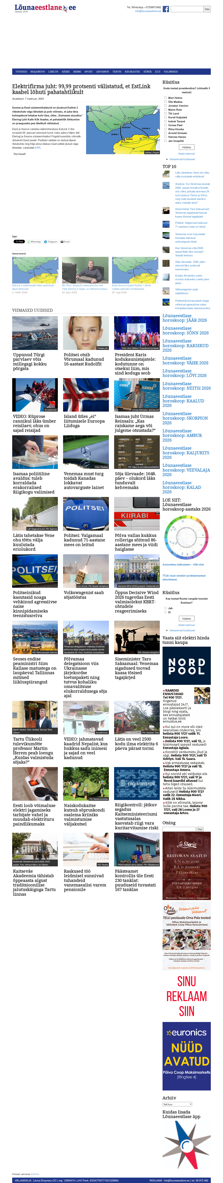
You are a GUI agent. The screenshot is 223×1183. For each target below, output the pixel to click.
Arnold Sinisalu (177, 133)
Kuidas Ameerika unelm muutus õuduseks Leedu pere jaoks (192, 279)
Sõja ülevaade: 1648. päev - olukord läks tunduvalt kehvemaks (191, 265)
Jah (170, 608)
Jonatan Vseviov (178, 106)
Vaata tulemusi (186, 153)
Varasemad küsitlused (182, 159)
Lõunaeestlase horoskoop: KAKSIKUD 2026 (186, 346)
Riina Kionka (176, 129)
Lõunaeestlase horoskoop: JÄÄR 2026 (185, 318)
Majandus (38, 71)
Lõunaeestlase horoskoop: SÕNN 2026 (186, 330)
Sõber (148, 71)
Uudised (21, 71)
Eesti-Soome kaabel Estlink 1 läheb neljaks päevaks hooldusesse (131, 287)
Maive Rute (175, 110)
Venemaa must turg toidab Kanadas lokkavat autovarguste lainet (190, 237)
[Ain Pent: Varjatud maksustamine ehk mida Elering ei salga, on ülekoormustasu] (85, 270)
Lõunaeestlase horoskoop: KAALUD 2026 (183, 401)
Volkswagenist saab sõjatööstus (186, 291)
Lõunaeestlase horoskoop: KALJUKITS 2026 (186, 453)
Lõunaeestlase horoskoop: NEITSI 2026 (187, 386)
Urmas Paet (175, 125)
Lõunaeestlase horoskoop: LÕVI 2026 (185, 373)
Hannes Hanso (177, 137)
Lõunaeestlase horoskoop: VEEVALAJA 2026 (186, 470)
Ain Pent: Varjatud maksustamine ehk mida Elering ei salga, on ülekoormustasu (84, 287)
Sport (88, 71)
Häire (66, 71)
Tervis (117, 71)
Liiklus (53, 71)
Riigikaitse (132, 71)
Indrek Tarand (176, 121)
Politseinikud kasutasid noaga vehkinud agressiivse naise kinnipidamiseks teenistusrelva (192, 304)
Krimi (77, 71)
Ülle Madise (175, 102)
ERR (37, 147)
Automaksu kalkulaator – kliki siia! (183, 564)
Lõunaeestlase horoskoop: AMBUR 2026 (182, 435)
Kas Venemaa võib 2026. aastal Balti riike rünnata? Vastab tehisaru (189, 251)
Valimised (171, 71)
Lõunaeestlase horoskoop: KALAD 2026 (182, 487)
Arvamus (102, 71)
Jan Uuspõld (176, 141)
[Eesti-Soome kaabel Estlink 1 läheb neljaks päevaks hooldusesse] (135, 270)
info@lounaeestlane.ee (148, 11)
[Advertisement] (111, 42)
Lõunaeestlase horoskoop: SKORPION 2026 (185, 418)
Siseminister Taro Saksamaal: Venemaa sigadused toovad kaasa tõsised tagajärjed (192, 212)
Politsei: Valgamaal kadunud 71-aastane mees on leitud (191, 224)
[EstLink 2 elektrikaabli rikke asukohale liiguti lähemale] (35, 270)
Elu (157, 71)
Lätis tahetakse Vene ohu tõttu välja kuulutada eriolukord (192, 174)
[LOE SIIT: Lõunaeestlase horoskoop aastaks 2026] (187, 537)
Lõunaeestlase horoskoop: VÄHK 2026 (185, 360)
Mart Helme (175, 98)
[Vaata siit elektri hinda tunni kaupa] (187, 666)
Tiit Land (173, 113)
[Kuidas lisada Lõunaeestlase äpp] (187, 1145)
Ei (169, 612)
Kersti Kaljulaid (177, 117)
